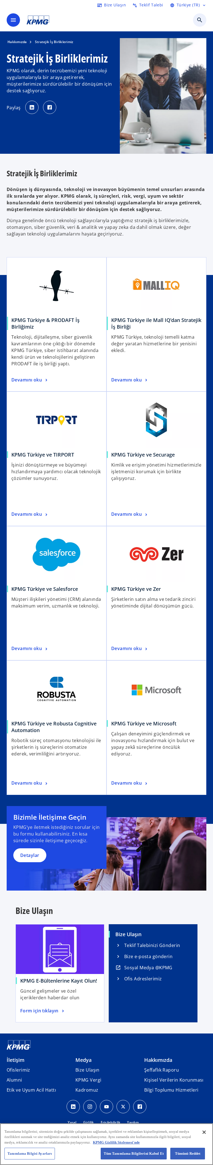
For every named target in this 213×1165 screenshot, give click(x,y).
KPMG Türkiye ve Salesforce (44, 589)
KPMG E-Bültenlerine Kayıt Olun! (58, 980)
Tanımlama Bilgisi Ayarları (29, 1153)
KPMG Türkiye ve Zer (136, 589)
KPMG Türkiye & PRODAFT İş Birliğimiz (45, 323)
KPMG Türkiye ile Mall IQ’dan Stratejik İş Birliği (156, 323)
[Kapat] (204, 1132)
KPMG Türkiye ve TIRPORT (42, 454)
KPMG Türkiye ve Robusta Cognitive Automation (54, 726)
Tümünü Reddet (188, 1153)
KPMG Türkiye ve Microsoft (143, 723)
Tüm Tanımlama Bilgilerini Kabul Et (134, 1153)
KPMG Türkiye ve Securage (143, 454)
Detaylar (29, 855)
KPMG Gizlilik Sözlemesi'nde (116, 1142)
